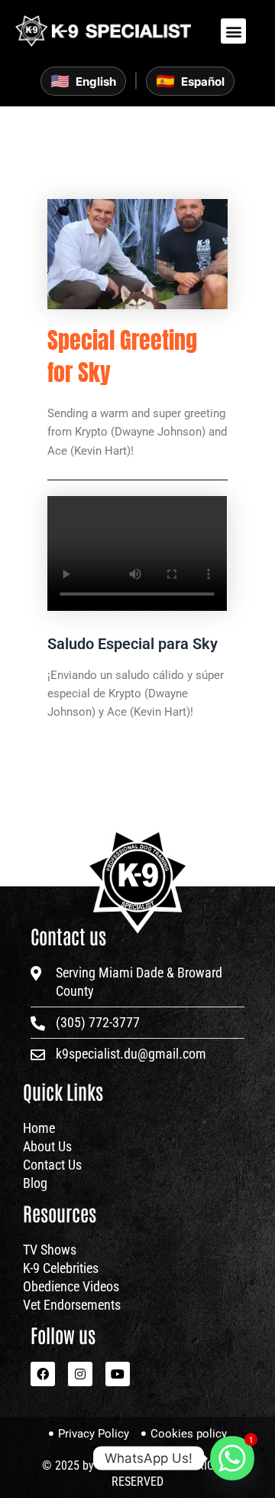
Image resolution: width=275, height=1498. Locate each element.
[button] (233, 31)
